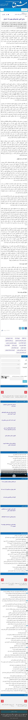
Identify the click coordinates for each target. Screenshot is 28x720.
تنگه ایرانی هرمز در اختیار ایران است (19, 669)
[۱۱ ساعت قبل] (21, 445)
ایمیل (25, 364)
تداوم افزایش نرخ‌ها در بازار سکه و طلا (19, 465)
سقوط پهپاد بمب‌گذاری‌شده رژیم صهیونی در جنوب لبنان (16, 638)
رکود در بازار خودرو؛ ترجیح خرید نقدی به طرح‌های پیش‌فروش (20, 396)
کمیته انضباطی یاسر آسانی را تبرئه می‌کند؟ (18, 545)
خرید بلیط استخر (15, 348)
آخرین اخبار (24, 589)
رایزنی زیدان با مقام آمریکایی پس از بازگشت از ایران (16, 559)
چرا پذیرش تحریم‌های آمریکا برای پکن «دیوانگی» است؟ (16, 593)
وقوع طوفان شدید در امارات (21, 644)
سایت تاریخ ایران (9, 338)
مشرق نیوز (16, 3)
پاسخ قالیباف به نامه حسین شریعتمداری (18, 558)
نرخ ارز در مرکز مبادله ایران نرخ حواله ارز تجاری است (16, 634)
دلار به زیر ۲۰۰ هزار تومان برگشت (20, 460)
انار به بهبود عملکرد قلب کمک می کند (8, 705)
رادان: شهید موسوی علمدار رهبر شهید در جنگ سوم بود (16, 683)
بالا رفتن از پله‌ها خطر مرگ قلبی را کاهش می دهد (21, 705)
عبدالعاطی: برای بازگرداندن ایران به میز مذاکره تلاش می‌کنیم (15, 561)
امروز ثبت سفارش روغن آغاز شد (20, 569)
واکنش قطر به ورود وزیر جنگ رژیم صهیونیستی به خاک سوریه (15, 541)
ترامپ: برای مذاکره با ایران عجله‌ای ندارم (18, 660)
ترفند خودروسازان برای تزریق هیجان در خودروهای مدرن (8, 396)
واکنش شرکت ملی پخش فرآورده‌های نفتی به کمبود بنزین (9, 413)
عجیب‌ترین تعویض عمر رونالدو (20, 535)
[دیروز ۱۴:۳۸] (20, 391)
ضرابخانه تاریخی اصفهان (21, 565)
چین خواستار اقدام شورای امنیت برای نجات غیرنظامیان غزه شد (14, 591)
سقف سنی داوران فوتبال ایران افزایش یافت (18, 676)
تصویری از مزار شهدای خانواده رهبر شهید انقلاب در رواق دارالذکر (14, 548)
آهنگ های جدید (22, 345)
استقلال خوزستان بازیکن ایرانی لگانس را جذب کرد (17, 651)
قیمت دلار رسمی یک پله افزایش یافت (19, 467)
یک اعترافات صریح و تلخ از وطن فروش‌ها (18, 552)
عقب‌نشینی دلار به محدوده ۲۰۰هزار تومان (18, 462)
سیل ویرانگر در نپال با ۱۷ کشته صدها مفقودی (17, 679)
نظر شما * (25, 367)
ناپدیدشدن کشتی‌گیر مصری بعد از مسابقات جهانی (17, 624)
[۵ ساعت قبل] (21, 430)
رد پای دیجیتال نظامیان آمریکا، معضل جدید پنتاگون (17, 618)
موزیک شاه (17, 338)
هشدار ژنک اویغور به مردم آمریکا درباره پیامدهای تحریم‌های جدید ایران (14, 601)
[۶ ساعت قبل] (21, 438)
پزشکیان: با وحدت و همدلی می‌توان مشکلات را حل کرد (16, 609)
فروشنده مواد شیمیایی (9, 350)
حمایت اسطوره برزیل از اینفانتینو (20, 645)
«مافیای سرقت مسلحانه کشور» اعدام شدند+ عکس (9, 444)
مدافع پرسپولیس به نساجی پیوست (19, 636)
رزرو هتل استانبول (9, 340)
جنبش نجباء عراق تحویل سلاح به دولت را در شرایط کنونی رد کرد (14, 616)
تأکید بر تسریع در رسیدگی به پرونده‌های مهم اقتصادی (16, 622)
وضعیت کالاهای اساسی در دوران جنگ (19, 670)
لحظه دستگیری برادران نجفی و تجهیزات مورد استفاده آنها (14, 473)
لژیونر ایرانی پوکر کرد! (22, 632)
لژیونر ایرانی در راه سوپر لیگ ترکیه (20, 687)
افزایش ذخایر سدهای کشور (10, 436)
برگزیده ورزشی (24, 478)
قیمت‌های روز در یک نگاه (22, 452)
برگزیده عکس (24, 506)
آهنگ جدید (7, 345)
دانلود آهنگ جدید (22, 343)
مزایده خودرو (23, 348)
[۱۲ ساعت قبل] (21, 526)
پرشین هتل (14, 345)
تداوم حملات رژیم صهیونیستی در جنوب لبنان (18, 665)
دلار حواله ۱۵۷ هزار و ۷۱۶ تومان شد (19, 458)
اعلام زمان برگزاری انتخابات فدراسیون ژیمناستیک (17, 595)
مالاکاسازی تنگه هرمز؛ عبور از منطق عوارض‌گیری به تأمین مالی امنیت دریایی (14, 630)
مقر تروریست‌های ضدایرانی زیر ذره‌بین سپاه (18, 556)
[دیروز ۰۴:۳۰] (7, 391)
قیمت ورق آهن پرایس (21, 350)
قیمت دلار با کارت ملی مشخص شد (9, 420)
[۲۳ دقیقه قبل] (21, 406)
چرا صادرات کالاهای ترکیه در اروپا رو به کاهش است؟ (16, 620)
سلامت (25, 695)
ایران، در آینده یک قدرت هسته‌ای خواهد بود (18, 647)
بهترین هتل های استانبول (20, 340)
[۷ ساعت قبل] (21, 499)
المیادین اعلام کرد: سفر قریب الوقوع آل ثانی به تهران (16, 627)
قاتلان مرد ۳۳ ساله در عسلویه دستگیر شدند (7, 584)
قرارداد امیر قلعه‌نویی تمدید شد (9, 497)
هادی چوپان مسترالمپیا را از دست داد (8, 489)
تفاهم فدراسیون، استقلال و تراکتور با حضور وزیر (17, 614)
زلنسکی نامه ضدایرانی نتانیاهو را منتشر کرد (9, 405)
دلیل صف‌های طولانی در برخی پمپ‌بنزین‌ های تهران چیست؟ (10, 428)
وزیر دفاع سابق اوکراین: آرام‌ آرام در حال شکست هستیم (15, 546)
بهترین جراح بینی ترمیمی (11, 343)
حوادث (25, 574)
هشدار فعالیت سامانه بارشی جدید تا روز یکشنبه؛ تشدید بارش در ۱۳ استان (14, 662)
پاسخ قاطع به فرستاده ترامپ (21, 539)
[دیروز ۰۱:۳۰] (7, 700)
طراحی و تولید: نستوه (14, 718)
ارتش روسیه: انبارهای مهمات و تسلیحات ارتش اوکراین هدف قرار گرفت (14, 673)
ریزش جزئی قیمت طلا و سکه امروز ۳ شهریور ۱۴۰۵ (16, 464)
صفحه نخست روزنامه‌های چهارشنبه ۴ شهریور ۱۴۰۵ (8, 525)
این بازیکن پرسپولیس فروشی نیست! (9, 481)
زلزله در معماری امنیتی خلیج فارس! (19, 626)
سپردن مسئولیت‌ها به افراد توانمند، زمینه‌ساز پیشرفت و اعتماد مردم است (14, 691)
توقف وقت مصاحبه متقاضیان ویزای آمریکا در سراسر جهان (15, 655)
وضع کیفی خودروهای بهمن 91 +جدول (14, 19)
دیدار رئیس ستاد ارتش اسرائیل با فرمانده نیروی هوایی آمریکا (15, 677)
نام (26, 360)
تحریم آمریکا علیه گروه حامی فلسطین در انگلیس (17, 613)
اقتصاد (23, 9)
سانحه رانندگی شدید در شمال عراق (19, 653)
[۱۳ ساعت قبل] (20, 700)
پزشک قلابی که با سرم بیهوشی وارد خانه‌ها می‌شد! (20, 584)
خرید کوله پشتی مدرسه (21, 352)
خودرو (26, 386)
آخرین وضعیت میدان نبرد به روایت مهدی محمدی (17, 570)
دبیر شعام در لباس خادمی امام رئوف (19, 611)
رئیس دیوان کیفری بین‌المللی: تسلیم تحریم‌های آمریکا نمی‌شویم (14, 599)
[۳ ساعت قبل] (21, 422)
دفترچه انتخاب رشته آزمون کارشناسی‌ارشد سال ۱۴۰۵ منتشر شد (14, 681)
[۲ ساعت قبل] (21, 414)
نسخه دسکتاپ (14, 711)
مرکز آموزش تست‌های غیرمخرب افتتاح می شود (17, 685)
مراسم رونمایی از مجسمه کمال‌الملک (8, 517)
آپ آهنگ (24, 338)
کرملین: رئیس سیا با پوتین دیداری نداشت (18, 640)
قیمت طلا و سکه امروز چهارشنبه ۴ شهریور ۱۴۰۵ (17, 456)
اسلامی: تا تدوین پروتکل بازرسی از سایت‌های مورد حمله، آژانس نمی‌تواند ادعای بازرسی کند (15, 606)
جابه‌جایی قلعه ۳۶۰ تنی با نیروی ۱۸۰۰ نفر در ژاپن (17, 554)
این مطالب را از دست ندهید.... (21, 401)
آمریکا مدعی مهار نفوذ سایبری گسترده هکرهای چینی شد (15, 604)
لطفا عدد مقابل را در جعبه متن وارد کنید (19, 376)
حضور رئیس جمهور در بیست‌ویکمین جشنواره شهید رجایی (8, 509)
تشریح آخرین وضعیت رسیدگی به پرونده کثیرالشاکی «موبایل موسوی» (15, 657)
